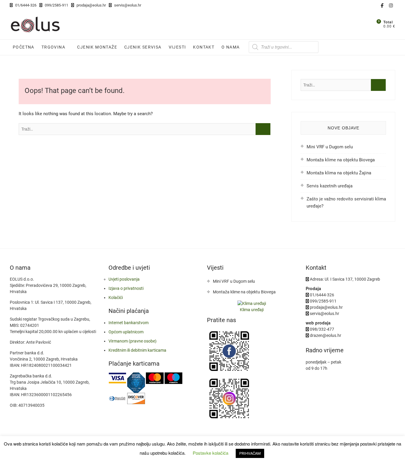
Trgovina (53, 47)
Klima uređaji (252, 309)
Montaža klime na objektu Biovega (341, 160)
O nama (230, 47)
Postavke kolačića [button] (210, 453)
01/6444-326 (25, 5)
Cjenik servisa (143, 47)
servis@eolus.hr (127, 5)
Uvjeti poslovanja (124, 279)
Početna (23, 47)
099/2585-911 (56, 5)
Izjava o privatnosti (126, 288)
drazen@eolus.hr (325, 335)
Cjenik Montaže (97, 47)
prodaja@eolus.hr (91, 5)
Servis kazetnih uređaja (330, 186)
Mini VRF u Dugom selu (330, 146)
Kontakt (203, 47)
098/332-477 (321, 329)
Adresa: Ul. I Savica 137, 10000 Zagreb (344, 279)
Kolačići (116, 297)
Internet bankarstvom (129, 322)
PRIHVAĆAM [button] (250, 453)
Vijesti (177, 47)
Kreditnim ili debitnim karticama (137, 350)
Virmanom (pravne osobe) (133, 341)
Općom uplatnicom (126, 331)
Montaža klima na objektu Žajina (339, 173)
